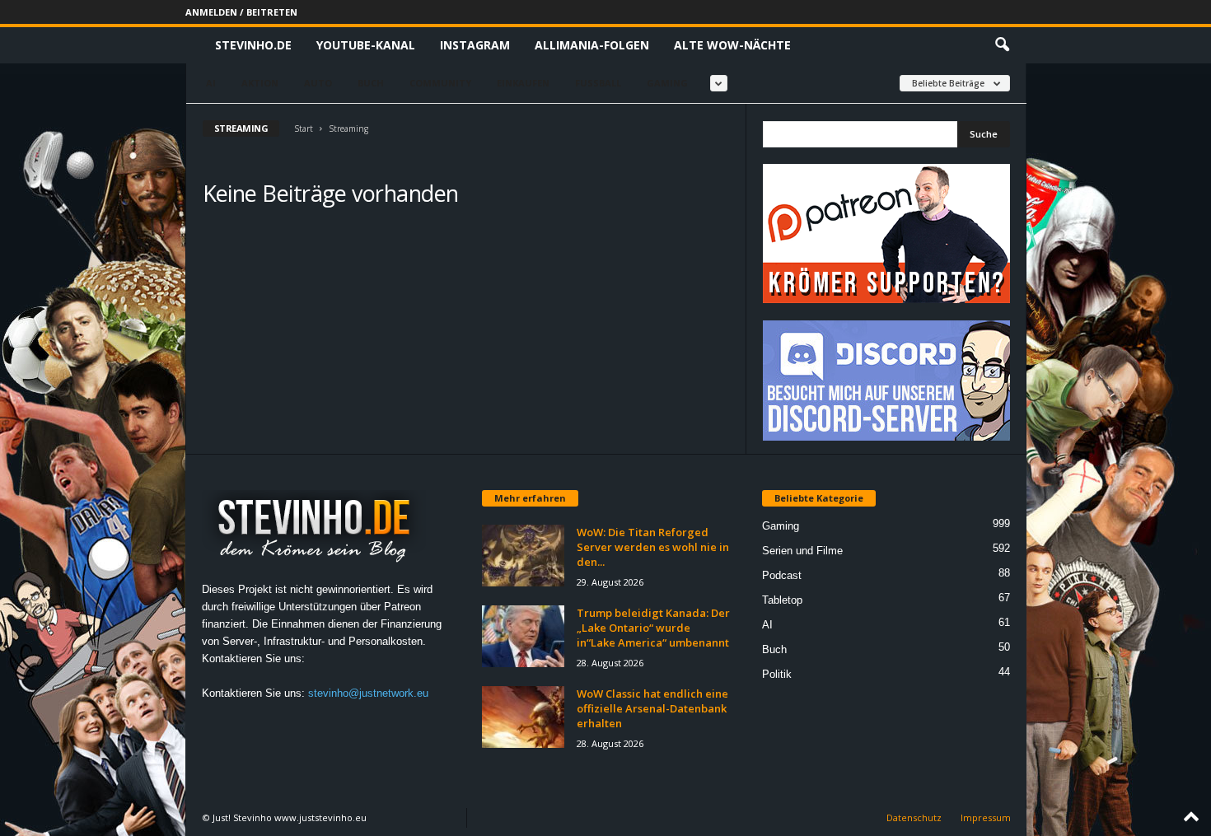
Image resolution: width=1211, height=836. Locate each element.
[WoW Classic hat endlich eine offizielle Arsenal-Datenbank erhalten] (523, 717)
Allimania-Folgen (592, 45)
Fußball (598, 83)
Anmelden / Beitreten (241, 12)
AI (211, 83)
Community (440, 83)
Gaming (667, 83)
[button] (1002, 45)
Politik (777, 674)
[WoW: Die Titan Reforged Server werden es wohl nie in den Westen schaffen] (523, 555)
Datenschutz (914, 817)
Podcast (782, 575)
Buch (371, 83)
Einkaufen (523, 83)
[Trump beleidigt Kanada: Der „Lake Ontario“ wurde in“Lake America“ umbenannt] (523, 636)
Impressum (986, 817)
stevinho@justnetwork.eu (368, 693)
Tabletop (782, 600)
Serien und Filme (802, 550)
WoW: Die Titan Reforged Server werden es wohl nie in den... (653, 547)
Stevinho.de (253, 45)
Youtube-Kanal (365, 45)
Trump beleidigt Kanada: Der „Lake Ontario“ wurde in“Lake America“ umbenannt (653, 627)
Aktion (259, 83)
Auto (318, 83)
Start (303, 128)
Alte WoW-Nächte (732, 45)
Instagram (475, 45)
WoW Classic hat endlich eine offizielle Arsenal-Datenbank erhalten (652, 708)
